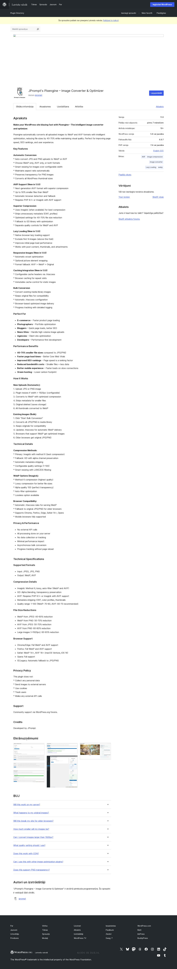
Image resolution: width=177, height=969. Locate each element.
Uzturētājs (14, 934)
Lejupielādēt (156, 93)
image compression (155, 157)
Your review (124, 197)
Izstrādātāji (78, 934)
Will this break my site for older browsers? (33, 821)
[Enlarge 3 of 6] (41, 773)
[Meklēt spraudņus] (37, 29)
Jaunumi (13, 930)
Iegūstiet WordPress (162, 4)
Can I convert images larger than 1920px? (33, 837)
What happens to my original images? (31, 813)
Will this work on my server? (26, 804)
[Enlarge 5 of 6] (74, 759)
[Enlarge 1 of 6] (41, 746)
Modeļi (45, 938)
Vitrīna (44, 926)
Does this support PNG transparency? (31, 870)
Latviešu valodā (41, 953)
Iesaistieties (111, 926)
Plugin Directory (17, 13)
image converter (156, 162)
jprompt (38, 95)
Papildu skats (125, 174)
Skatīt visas (158, 197)
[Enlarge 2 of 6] (41, 766)
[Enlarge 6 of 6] (107, 746)
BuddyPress (142, 938)
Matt (139, 930)
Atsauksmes (45, 106)
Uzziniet (77, 926)
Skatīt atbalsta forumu (129, 219)
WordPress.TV (80, 938)
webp (160, 167)
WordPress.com (144, 926)
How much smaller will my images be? (31, 829)
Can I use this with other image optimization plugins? (38, 861)
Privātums (14, 938)
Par (11, 926)
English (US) (158, 151)
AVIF (143, 157)
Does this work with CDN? (26, 853)
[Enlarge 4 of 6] (74, 746)
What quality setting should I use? (29, 845)
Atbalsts (160, 106)
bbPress (141, 934)
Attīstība (79, 106)
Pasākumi (110, 930)
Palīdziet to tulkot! (111, 20)
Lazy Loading (151, 167)
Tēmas (45, 930)
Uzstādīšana (63, 106)
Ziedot (108, 934)
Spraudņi (46, 934)
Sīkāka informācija (24, 106)
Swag (109, 938)
